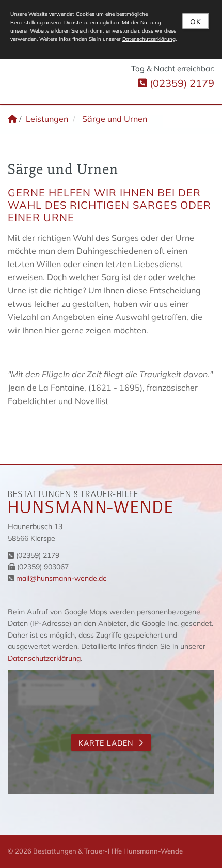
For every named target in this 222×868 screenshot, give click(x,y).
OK (195, 21)
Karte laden (105, 743)
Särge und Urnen (114, 119)
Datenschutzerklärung (44, 658)
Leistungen (47, 119)
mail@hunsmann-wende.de (61, 578)
